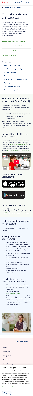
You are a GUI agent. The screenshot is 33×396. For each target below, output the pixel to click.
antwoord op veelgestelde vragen (17, 150)
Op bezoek (6, 360)
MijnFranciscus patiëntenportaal (15, 79)
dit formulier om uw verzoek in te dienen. (16, 213)
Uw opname (7, 356)
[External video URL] (16, 161)
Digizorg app (8, 83)
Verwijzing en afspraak (12, 65)
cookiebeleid (15, 383)
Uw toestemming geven (12, 86)
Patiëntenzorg (8, 364)
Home (5, 348)
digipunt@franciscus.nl (13, 293)
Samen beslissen (10, 76)
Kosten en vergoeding (12, 90)
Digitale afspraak (10, 72)
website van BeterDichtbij (17, 144)
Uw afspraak (7, 352)
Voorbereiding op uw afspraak (14, 69)
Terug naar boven (22, 341)
